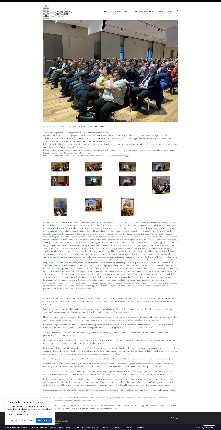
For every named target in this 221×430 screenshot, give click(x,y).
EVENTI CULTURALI (59, 126)
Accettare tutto (44, 420)
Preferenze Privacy (193, 427)
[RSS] (174, 418)
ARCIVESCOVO (121, 11)
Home (45, 126)
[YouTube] (177, 418)
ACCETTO (209, 427)
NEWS (170, 11)
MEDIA (160, 11)
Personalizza (14, 420)
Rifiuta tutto (29, 420)
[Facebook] (171, 418)
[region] (30, 411)
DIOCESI (107, 11)
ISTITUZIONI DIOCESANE (142, 11)
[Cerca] (177, 11)
